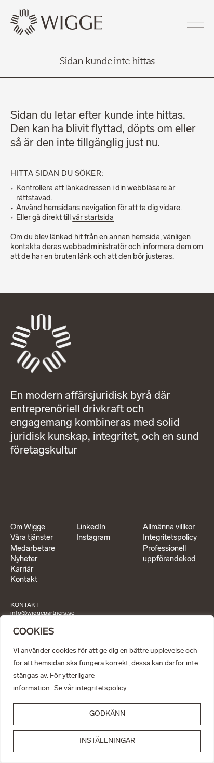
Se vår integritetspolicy (90, 688)
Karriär (21, 570)
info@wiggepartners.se (42, 613)
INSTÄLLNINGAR (107, 741)
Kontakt (23, 580)
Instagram (93, 538)
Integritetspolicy (170, 538)
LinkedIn (90, 528)
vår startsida (93, 218)
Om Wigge (27, 528)
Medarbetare (32, 549)
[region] (107, 689)
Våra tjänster (31, 538)
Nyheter (23, 559)
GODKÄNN (107, 714)
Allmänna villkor (169, 528)
